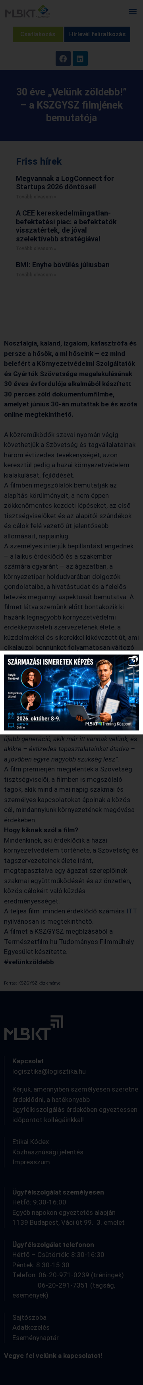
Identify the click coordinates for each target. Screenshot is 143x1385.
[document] (71, 692)
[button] (132, 661)
